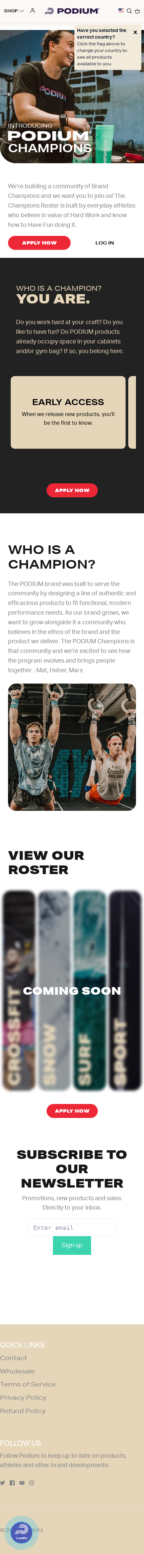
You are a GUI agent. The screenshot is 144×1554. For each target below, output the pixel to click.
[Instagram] (31, 1482)
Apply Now (39, 243)
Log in (104, 243)
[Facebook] (12, 1482)
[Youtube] (21, 1482)
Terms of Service (28, 1384)
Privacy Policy (23, 1397)
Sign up (72, 1246)
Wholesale (17, 1371)
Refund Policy (23, 1410)
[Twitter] (2, 1482)
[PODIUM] (72, 11)
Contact (13, 1357)
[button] (121, 11)
